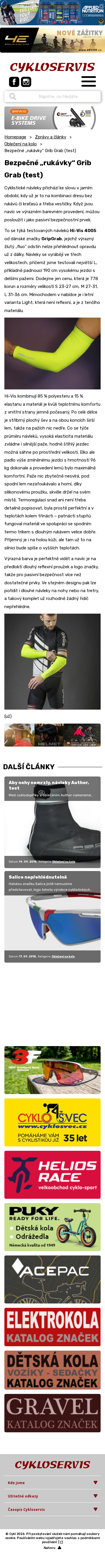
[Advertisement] (40, 1003)
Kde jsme (16, 1482)
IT (61, 1542)
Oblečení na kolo (20, 144)
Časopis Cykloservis (26, 1509)
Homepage (15, 137)
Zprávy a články (50, 137)
